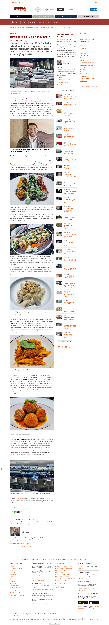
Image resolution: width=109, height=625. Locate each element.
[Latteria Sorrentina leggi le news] (93, 9)
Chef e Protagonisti (16, 568)
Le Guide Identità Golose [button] (88, 16)
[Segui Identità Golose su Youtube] (23, 2)
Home (12, 27)
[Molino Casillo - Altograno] (49, 9)
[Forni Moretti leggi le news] (60, 9)
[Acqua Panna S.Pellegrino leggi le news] (38, 9)
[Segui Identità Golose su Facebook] (13, 2)
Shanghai (58, 586)
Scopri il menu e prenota (39, 603)
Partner (41, 22)
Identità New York (60, 572)
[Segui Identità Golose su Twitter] (19, 2)
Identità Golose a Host (62, 576)
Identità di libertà (60, 580)
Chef (17, 22)
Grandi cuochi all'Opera (62, 574)
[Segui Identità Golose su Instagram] (16, 2)
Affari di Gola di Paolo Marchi (30, 27)
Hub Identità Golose (43, 16)
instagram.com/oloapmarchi (23, 543)
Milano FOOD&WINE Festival (64, 566)
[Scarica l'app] (83, 602)
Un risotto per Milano (62, 584)
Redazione (13, 574)
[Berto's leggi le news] (71, 9)
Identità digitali (66, 16)
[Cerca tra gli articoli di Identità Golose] (93, 2)
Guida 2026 (81, 569)
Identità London (60, 570)
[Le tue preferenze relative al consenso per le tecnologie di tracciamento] (1, 468)
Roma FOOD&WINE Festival (63, 568)
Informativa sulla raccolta (54, 623)
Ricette (24, 22)
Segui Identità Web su (64, 342)
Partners (12, 576)
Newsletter (57, 22)
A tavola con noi (60, 587)
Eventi (49, 22)
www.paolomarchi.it (18, 542)
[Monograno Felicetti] (82, 9)
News (11, 578)
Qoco (56, 582)
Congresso (20, 16)
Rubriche (32, 22)
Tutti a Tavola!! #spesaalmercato (65, 578)
